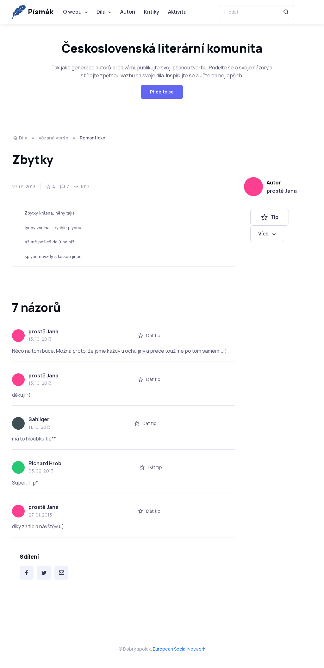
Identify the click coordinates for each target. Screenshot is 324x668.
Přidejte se (162, 92)
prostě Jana (282, 190)
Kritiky (151, 11)
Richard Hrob (44, 463)
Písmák (40, 11)
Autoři (127, 11)
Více (263, 233)
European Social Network (179, 649)
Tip (274, 217)
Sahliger (38, 419)
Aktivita (177, 11)
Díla (101, 11)
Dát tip (153, 335)
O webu (72, 11)
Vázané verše (53, 138)
